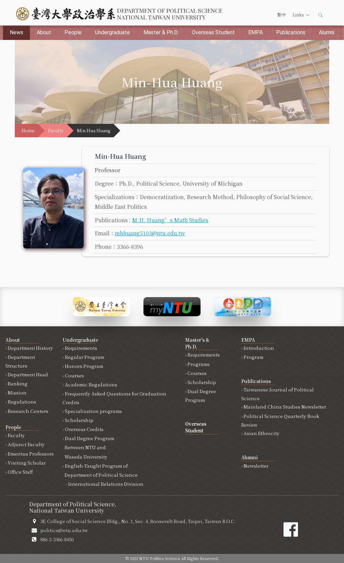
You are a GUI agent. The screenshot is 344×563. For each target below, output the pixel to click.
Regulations (22, 401)
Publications (290, 32)
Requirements (81, 347)
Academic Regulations (91, 384)
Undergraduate (112, 32)
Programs (198, 364)
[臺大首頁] (101, 306)
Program (253, 357)
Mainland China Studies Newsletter (285, 406)
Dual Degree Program (88, 447)
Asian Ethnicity (262, 433)
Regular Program (84, 357)
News (16, 32)
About (44, 32)
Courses (74, 375)
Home (28, 130)
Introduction (259, 347)
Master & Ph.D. (160, 32)
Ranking (18, 383)
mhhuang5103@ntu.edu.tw (150, 233)
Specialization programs (93, 411)
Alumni (326, 32)
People (73, 32)
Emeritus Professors (31, 453)
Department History (30, 347)
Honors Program (84, 366)
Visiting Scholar (27, 462)
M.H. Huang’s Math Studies (170, 220)
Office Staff (20, 471)
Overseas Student (213, 32)
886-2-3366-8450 (57, 539)
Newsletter (256, 465)
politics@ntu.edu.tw (64, 530)
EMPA (255, 32)
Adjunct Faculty (26, 444)
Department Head (28, 374)
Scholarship (79, 420)
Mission (17, 392)
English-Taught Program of (102, 474)
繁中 (281, 14)
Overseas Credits (84, 429)
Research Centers (28, 411)
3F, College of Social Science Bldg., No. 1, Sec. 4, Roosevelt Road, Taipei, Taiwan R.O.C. (137, 521)
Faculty (55, 130)
